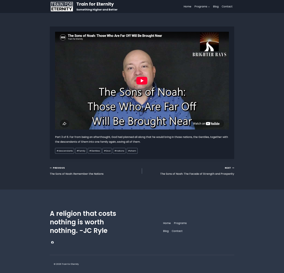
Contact (227, 6)
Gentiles (94, 150)
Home (187, 6)
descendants (65, 150)
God (107, 150)
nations (119, 150)
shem (132, 150)
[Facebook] (52, 242)
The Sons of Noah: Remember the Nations (77, 171)
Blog (216, 6)
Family (81, 150)
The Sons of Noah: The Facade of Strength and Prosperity (197, 171)
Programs (180, 223)
